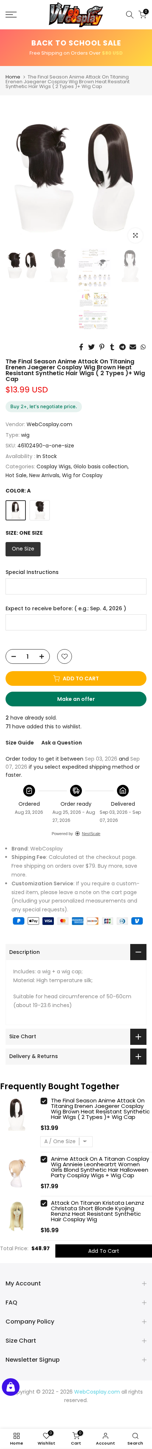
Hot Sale (16, 475)
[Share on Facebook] (81, 347)
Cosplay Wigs (54, 466)
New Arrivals (44, 475)
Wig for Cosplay (82, 475)
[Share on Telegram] (122, 347)
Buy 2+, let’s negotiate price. (43, 406)
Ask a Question (61, 742)
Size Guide (20, 742)
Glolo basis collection (100, 466)
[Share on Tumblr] (112, 347)
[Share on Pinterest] (102, 347)
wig (25, 435)
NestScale (91, 833)
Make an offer (83, 700)
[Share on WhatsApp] (143, 347)
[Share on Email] (132, 347)
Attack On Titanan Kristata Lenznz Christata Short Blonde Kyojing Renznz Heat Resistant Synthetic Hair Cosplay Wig (97, 1211)
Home (13, 76)
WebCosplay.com (49, 424)
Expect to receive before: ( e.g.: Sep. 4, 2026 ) (66, 608)
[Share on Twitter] (91, 347)
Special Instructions (32, 572)
